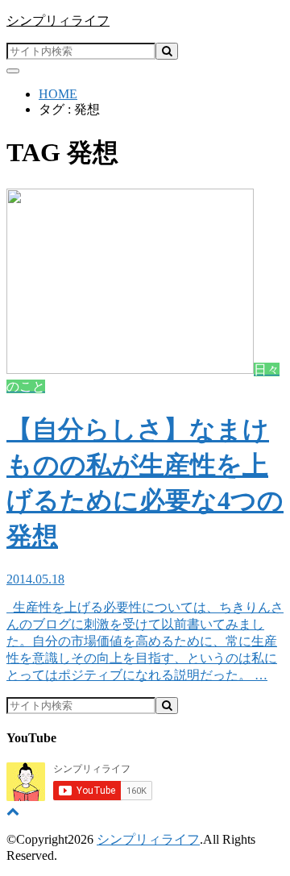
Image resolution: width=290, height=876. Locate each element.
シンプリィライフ (58, 20)
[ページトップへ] (12, 811)
